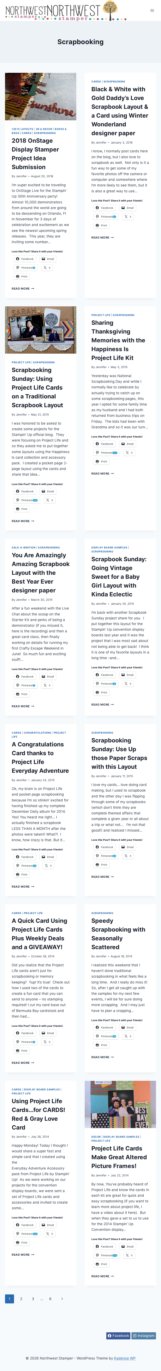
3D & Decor (44, 129)
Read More (23, 288)
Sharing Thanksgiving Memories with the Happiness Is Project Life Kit (118, 340)
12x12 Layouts (22, 129)
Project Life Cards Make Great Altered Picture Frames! (119, 1157)
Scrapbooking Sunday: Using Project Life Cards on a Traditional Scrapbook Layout (37, 387)
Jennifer (21, 176)
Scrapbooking (45, 133)
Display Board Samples (109, 547)
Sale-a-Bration (23, 547)
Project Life (21, 362)
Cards (26, 133)
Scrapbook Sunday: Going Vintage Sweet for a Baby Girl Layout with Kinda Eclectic (119, 577)
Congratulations (37, 732)
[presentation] (40, 96)
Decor (96, 1136)
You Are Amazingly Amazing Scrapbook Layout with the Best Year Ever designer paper (41, 573)
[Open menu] (152, 10)
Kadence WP (125, 1358)
